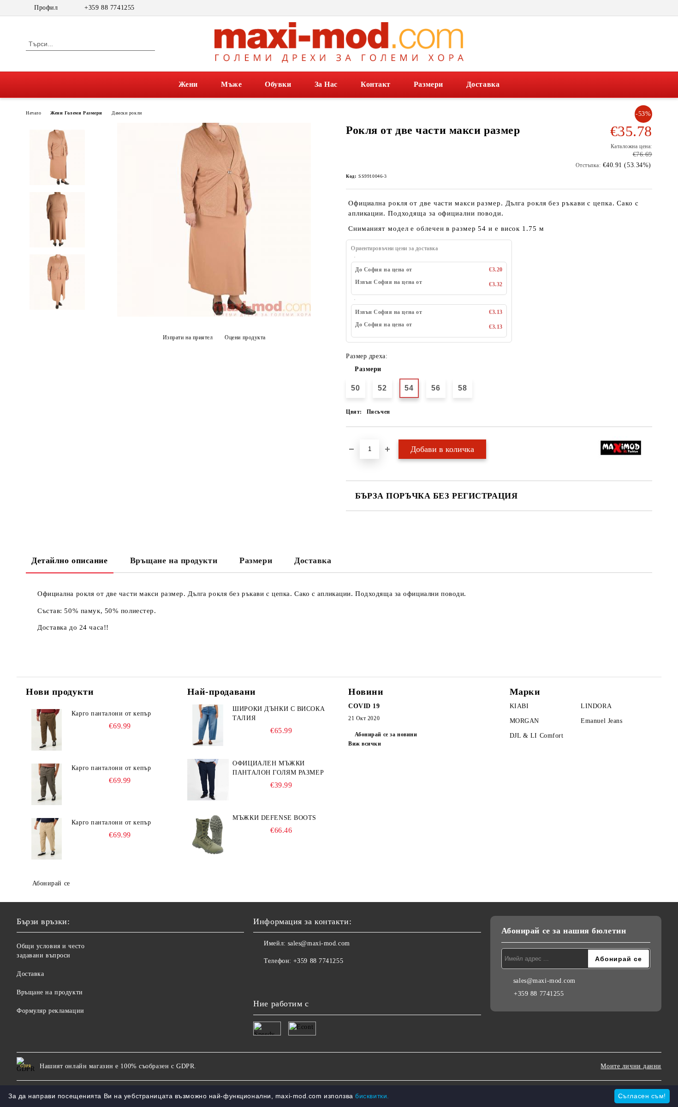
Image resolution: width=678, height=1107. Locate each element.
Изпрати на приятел (188, 337)
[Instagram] (647, 8)
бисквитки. (372, 1096)
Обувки (278, 84)
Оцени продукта (245, 337)
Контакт (376, 84)
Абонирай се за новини (386, 734)
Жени (188, 84)
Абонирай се (51, 883)
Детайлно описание (69, 560)
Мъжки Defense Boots (274, 817)
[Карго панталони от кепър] (46, 730)
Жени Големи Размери (76, 112)
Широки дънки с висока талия (278, 713)
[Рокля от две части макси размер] (214, 314)
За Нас (326, 84)
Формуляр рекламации (50, 1010)
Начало (33, 112)
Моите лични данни (631, 1066)
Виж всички (364, 743)
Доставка (483, 84)
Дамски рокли (127, 112)
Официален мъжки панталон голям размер (278, 768)
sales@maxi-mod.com (319, 943)
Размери (428, 84)
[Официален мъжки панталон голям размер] (208, 779)
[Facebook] (633, 8)
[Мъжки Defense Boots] (208, 834)
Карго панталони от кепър (111, 713)
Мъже (231, 84)
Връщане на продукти (174, 560)
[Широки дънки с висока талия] (208, 725)
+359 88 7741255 (109, 7)
